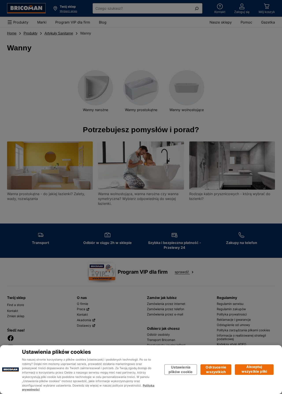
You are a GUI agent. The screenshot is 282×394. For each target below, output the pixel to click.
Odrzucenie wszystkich (216, 369)
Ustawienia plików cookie (181, 369)
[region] (141, 369)
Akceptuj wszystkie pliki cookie (254, 370)
